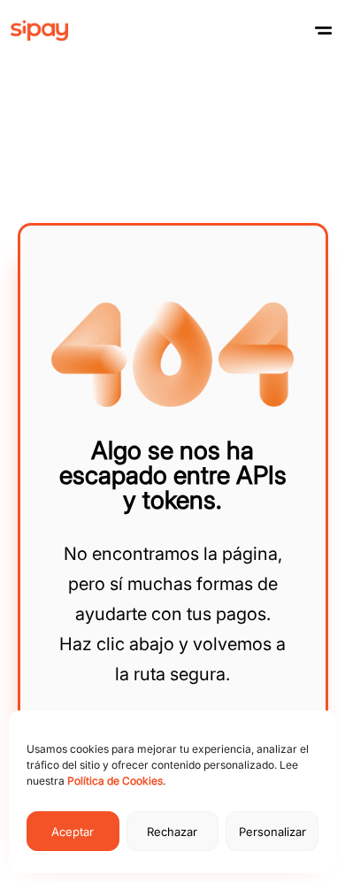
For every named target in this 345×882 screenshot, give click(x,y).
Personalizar (272, 831)
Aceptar (72, 831)
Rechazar (172, 831)
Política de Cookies (115, 780)
